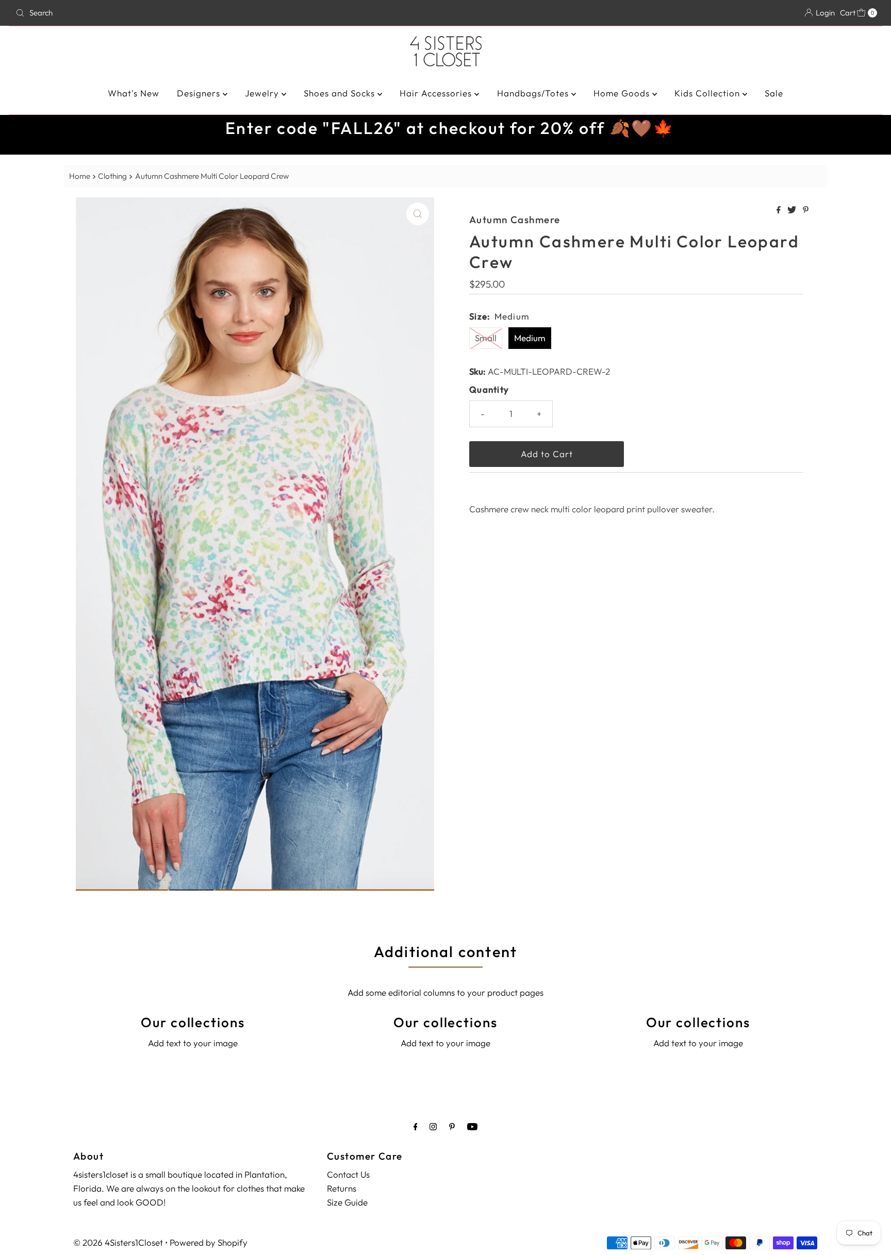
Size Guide (347, 1202)
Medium (530, 337)
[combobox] (153, 13)
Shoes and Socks (340, 93)
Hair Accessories (437, 93)
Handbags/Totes (534, 93)
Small (486, 337)
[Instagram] (433, 1126)
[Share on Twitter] (792, 210)
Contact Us (348, 1174)
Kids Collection (708, 93)
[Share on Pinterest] (805, 210)
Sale (774, 93)
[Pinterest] (452, 1126)
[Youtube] (472, 1126)
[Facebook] (416, 1126)
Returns (341, 1188)
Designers (200, 93)
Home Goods (622, 93)
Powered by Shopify (209, 1242)
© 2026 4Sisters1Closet (118, 1242)
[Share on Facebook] (779, 210)
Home (79, 176)
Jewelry (263, 93)
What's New (133, 93)
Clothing (112, 176)
